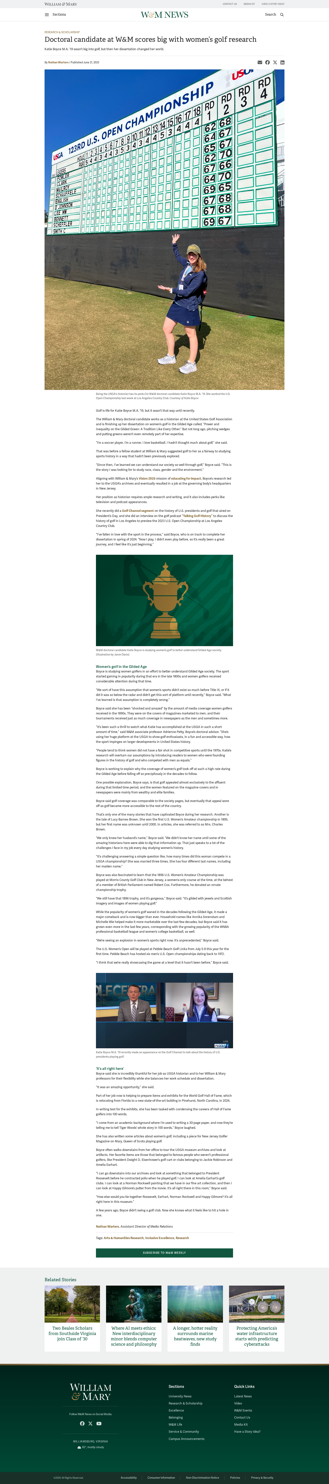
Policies (235, 1477)
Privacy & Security (262, 1477)
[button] (274, 14)
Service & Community (184, 1432)
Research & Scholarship (62, 32)
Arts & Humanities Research (124, 1238)
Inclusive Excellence (159, 1238)
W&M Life (175, 1425)
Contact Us (230, 4)
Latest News (243, 1396)
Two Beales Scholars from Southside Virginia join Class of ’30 (72, 1333)
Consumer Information (161, 1477)
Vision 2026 (147, 479)
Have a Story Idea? (273, 4)
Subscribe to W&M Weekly (164, 1253)
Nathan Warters (58, 62)
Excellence (176, 1410)
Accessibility (129, 1477)
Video (238, 1403)
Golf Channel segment (138, 511)
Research (182, 1238)
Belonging (176, 1418)
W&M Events (243, 1410)
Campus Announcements (186, 1439)
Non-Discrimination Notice (202, 1477)
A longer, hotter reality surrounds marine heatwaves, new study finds (195, 1336)
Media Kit (249, 4)
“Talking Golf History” (197, 516)
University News (180, 1396)
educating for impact (186, 479)
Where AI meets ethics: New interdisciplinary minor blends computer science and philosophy (134, 1336)
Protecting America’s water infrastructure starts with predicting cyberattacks (256, 1336)
